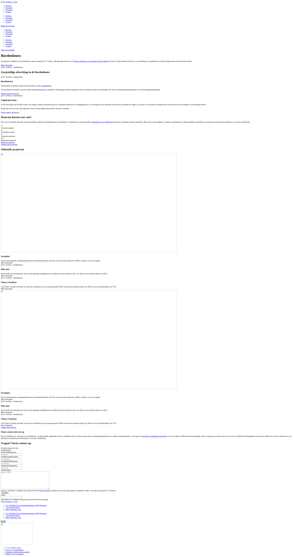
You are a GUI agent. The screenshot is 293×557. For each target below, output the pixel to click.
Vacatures (8, 10)
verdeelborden (46, 86)
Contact (8, 12)
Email (3, 495)
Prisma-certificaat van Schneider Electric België (91, 61)
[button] (6, 263)
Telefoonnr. (9, 466)
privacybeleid (45, 491)
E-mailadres (9, 461)
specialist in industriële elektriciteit (154, 436)
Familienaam (9, 457)
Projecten (8, 8)
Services (8, 6)
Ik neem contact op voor (9, 448)
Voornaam (8, 452)
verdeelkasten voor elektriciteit (102, 122)
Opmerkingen (6, 470)
